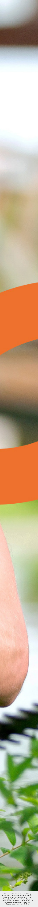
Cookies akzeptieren (12, 904)
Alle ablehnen (25, 904)
